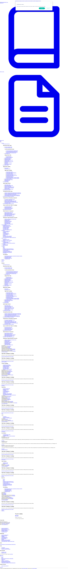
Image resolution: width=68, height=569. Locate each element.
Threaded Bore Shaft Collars (6, 189)
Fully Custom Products (6, 368)
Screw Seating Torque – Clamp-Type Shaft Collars (9, 237)
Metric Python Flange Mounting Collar (9, 214)
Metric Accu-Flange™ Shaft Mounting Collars (10, 200)
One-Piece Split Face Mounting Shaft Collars (10, 201)
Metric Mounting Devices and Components (10, 334)
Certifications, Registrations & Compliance (8, 249)
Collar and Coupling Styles (6, 388)
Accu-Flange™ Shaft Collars (8, 320)
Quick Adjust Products (6, 181)
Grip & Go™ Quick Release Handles (9, 307)
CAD (2, 238)
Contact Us (3, 260)
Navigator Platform (34, 568)
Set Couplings (6, 301)
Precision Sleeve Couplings (8, 299)
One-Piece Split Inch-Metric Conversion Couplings (12, 177)
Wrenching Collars (7, 160)
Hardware (4, 235)
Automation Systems (5, 242)
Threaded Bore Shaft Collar (8, 278)
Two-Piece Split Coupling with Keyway (11, 294)
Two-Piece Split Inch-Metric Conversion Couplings (12, 178)
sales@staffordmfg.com (5, 524)
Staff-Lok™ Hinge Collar (9, 157)
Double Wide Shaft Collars (8, 256)
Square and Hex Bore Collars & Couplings (8, 203)
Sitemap (8, 544)
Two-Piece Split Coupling (9, 173)
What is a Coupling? (5, 250)
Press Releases (3, 431)
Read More (9, 346)
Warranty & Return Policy (12, 544)
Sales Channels (3, 243)
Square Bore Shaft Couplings (8, 208)
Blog (3, 247)
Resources (3, 476)
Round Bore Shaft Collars (6, 264)
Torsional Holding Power (6, 391)
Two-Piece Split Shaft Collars (8, 147)
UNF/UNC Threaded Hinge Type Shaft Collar (10, 194)
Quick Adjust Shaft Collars (8, 164)
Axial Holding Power (5, 233)
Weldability (4, 232)
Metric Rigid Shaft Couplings (8, 213)
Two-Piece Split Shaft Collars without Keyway (12, 150)
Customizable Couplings (8, 257)
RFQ (0, 141)
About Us (3, 259)
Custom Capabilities (4, 224)
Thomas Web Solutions (25, 568)
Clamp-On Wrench (7, 188)
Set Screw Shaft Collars (8, 158)
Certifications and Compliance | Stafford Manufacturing (8, 562)
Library (4, 246)
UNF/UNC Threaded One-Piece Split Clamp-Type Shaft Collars (13, 192)
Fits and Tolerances (5, 234)
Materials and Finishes (6, 231)
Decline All (48, 8)
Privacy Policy (5, 544)
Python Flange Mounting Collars (9, 185)
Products (3, 143)
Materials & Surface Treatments (7, 365)
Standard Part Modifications (6, 225)
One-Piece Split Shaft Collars (8, 267)
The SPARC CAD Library (5, 548)
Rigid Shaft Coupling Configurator (7, 229)
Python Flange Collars (7, 184)
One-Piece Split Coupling (9, 292)
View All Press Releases (5, 375)
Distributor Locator (5, 244)
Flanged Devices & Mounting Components (8, 196)
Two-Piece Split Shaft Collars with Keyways (11, 151)
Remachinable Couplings (9, 176)
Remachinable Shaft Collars (8, 221)
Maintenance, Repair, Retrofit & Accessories (8, 336)
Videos (4, 480)
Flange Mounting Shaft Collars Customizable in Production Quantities (13, 488)
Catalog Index (2, 544)
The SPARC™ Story (5, 228)
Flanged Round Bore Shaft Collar (9, 161)
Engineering (3, 230)
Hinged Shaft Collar (7, 153)
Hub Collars (6, 162)
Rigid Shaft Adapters (7, 180)
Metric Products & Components (7, 209)
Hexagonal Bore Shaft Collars (8, 206)
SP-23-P (16, 515)
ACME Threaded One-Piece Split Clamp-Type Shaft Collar (12, 315)
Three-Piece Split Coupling (9, 174)
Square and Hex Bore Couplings (9, 179)
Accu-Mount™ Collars (7, 323)
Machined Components (6, 366)
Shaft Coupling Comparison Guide (7, 251)
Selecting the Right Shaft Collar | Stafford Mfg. (7, 558)
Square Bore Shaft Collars (8, 207)
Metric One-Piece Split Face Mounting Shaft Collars (11, 202)
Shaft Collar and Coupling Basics (7, 236)
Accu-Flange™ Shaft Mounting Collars (10, 199)
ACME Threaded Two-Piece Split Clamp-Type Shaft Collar (12, 195)
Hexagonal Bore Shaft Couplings (9, 328)
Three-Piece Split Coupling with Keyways (11, 175)
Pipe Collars (6, 163)
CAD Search (4, 416)
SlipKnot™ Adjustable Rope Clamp (9, 187)
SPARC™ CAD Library (6, 239)
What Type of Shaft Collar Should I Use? (8, 248)
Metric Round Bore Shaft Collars (9, 212)
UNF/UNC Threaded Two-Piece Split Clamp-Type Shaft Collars (13, 193)
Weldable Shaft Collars (7, 159)
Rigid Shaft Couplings (7, 168)
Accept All (42, 8)
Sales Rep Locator (5, 245)
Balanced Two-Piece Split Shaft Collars (11, 273)
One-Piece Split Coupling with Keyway (11, 172)
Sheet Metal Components (6, 227)
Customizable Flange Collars (6, 241)
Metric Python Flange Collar (8, 215)
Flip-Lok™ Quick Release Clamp (9, 309)
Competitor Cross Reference (6, 483)
